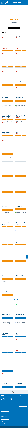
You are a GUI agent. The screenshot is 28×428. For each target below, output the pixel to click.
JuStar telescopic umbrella (6, 206)
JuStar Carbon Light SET (19, 81)
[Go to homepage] (4, 2)
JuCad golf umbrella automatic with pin (20, 333)
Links (20, 395)
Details (7, 50)
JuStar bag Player (4, 291)
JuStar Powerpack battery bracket (20, 222)
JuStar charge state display (6, 222)
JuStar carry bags (4, 188)
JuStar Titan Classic (5, 97)
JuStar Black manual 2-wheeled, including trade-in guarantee (6, 150)
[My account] (24, 2)
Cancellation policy (21, 399)
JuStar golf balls (4, 275)
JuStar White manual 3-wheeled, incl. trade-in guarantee (20, 116)
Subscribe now (4, 419)
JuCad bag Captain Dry (5, 383)
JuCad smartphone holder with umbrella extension (20, 314)
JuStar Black (4, 81)
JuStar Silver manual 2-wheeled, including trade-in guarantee (6, 116)
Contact (20, 398)
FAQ (19, 397)
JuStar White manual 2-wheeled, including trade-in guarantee (6, 132)
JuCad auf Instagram (2, 423)
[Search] (20, 2)
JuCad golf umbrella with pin (6, 314)
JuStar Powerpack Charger (19, 275)
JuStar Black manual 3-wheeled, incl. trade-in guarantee (20, 132)
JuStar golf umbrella (18, 188)
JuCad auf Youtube (4, 423)
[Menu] (10, 2)
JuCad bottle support (19, 383)
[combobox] (16, 2)
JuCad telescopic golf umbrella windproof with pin (6, 333)
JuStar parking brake (19, 206)
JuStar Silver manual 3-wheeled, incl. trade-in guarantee (20, 97)
